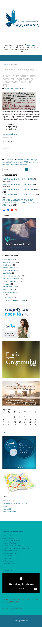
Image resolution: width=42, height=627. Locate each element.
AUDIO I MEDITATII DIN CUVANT (15, 503)
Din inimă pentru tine (9, 553)
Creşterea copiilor (8, 262)
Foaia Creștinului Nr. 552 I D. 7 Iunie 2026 (17, 189)
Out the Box (24, 621)
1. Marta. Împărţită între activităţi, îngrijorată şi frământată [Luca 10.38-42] (19, 80)
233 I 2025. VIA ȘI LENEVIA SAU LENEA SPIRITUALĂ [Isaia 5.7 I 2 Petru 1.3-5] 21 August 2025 (20, 202)
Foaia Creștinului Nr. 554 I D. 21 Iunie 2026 (18, 179)
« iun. (4, 432)
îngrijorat (16, 162)
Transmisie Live (8, 501)
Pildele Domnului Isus (10, 281)
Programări (6, 509)
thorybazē (23, 164)
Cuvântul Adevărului (9, 551)
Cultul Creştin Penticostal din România (16, 548)
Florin (24, 88)
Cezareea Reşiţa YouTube (11, 545)
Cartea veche (7, 259)
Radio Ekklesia (7, 561)
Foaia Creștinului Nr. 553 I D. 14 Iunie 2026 (18, 184)
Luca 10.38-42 (25, 162)
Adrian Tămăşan (8, 538)
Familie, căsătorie (8, 267)
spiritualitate (15, 164)
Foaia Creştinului (8, 270)
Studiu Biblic (8, 159)
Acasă (4, 506)
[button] (21, 58)
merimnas (34, 162)
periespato (6, 164)
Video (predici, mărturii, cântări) (13, 300)
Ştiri (3, 295)
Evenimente (6, 265)
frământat (27, 159)
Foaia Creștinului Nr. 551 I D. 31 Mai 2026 (17, 194)
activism (20, 159)
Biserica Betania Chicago (11, 540)
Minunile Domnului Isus (10, 278)
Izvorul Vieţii (6, 558)
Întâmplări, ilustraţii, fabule (11, 276)
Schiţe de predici (8, 292)
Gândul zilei (6, 273)
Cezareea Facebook (9, 543)
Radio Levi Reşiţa (8, 563)
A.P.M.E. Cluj (7, 535)
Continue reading (9, 134)
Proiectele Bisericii (9, 286)
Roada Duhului (7, 289)
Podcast (5, 284)
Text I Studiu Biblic (9, 511)
